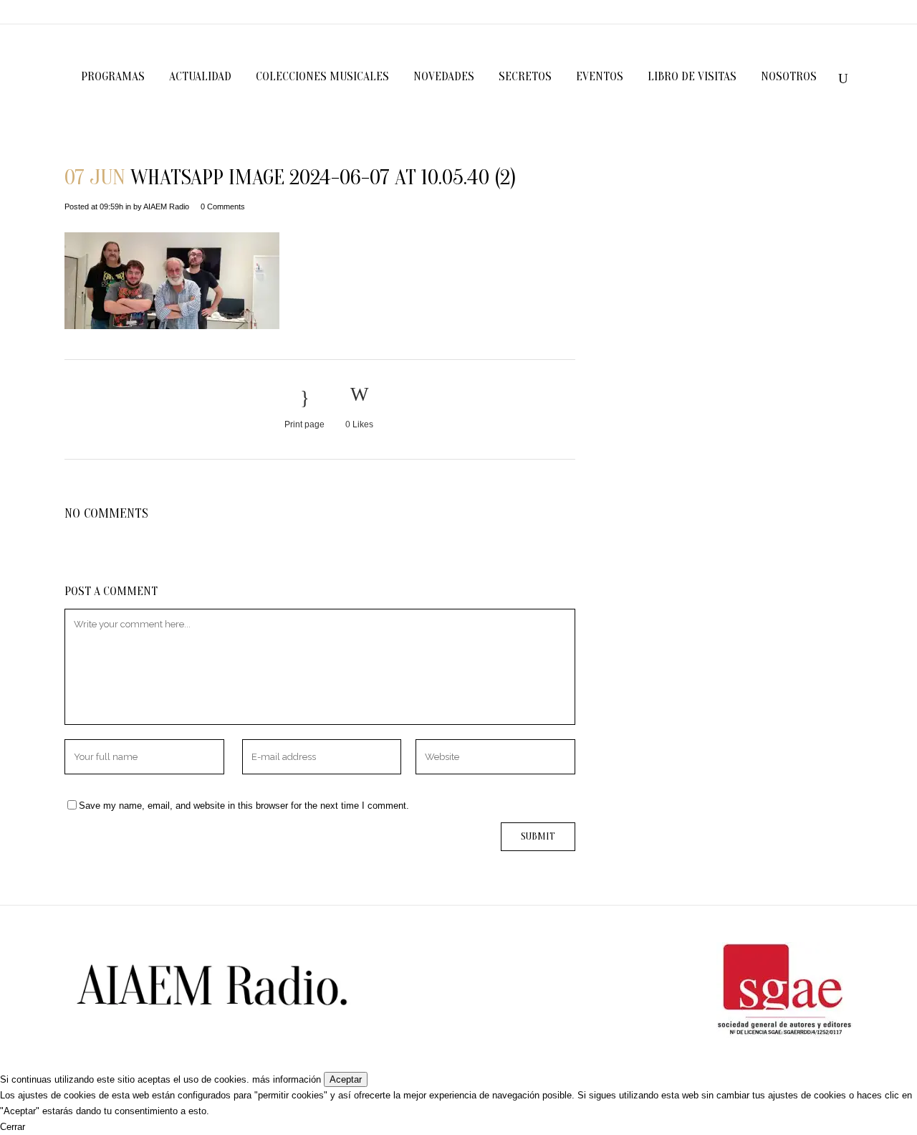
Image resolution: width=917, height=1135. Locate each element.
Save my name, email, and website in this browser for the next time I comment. (244, 805)
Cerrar (12, 1126)
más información (286, 1079)
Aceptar (346, 1079)
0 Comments (223, 206)
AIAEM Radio (166, 206)
